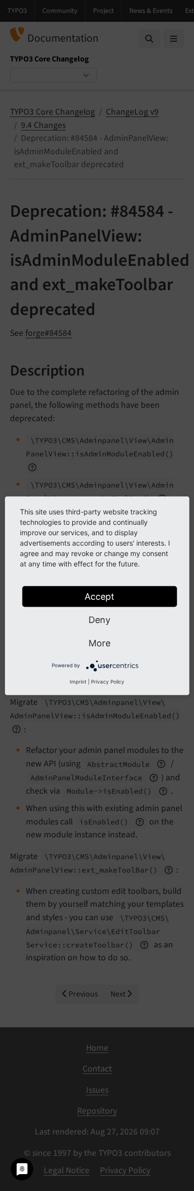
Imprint (78, 681)
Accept (99, 596)
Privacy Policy (107, 681)
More (99, 642)
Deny (99, 619)
